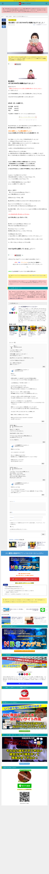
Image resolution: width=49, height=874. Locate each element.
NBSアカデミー (29, 8)
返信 (43, 425)
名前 (11, 516)
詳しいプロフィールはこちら (24, 687)
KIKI (14, 350)
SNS (8, 11)
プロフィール (20, 11)
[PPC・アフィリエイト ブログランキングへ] (17, 64)
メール (12, 521)
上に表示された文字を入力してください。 (19, 533)
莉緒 (14, 429)
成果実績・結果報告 (14, 543)
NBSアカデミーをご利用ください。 (17, 302)
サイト (11, 524)
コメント (12, 505)
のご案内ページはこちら (25, 583)
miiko (15, 471)
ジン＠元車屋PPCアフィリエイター (41, 24)
